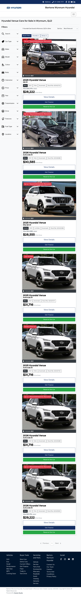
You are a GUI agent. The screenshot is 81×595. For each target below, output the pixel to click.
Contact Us (50, 564)
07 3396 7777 (59, 2)
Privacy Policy (51, 576)
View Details (49, 97)
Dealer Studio (18, 593)
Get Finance (49, 102)
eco (7, 562)
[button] (73, 14)
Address (47, 2)
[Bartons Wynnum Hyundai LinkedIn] (74, 2)
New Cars (23, 559)
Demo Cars (24, 562)
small (8, 564)
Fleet (22, 569)
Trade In (23, 571)
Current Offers (25, 564)
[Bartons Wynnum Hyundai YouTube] (72, 2)
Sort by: (59, 28)
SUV (7, 559)
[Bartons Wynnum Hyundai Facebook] (66, 2)
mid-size (9, 569)
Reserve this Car (49, 107)
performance (11, 566)
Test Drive (23, 573)
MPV (8, 571)
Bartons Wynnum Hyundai (60, 8)
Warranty (36, 571)
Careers (49, 569)
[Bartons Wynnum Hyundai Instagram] (69, 2)
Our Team (50, 567)
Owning (36, 579)
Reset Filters (26, 35)
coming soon (11, 573)
